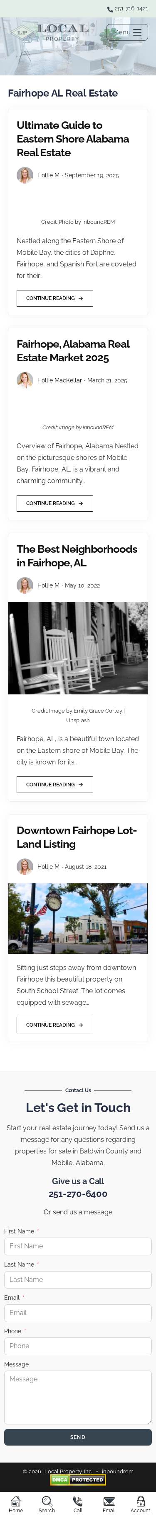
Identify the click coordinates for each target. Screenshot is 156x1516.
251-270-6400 (78, 1193)
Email (12, 1297)
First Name (20, 1231)
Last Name (20, 1264)
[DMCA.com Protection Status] (78, 1479)
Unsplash (78, 720)
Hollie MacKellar (59, 380)
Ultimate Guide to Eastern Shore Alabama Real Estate (73, 139)
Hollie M (48, 175)
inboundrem (118, 1471)
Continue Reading (50, 295)
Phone (13, 1331)
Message (16, 1364)
